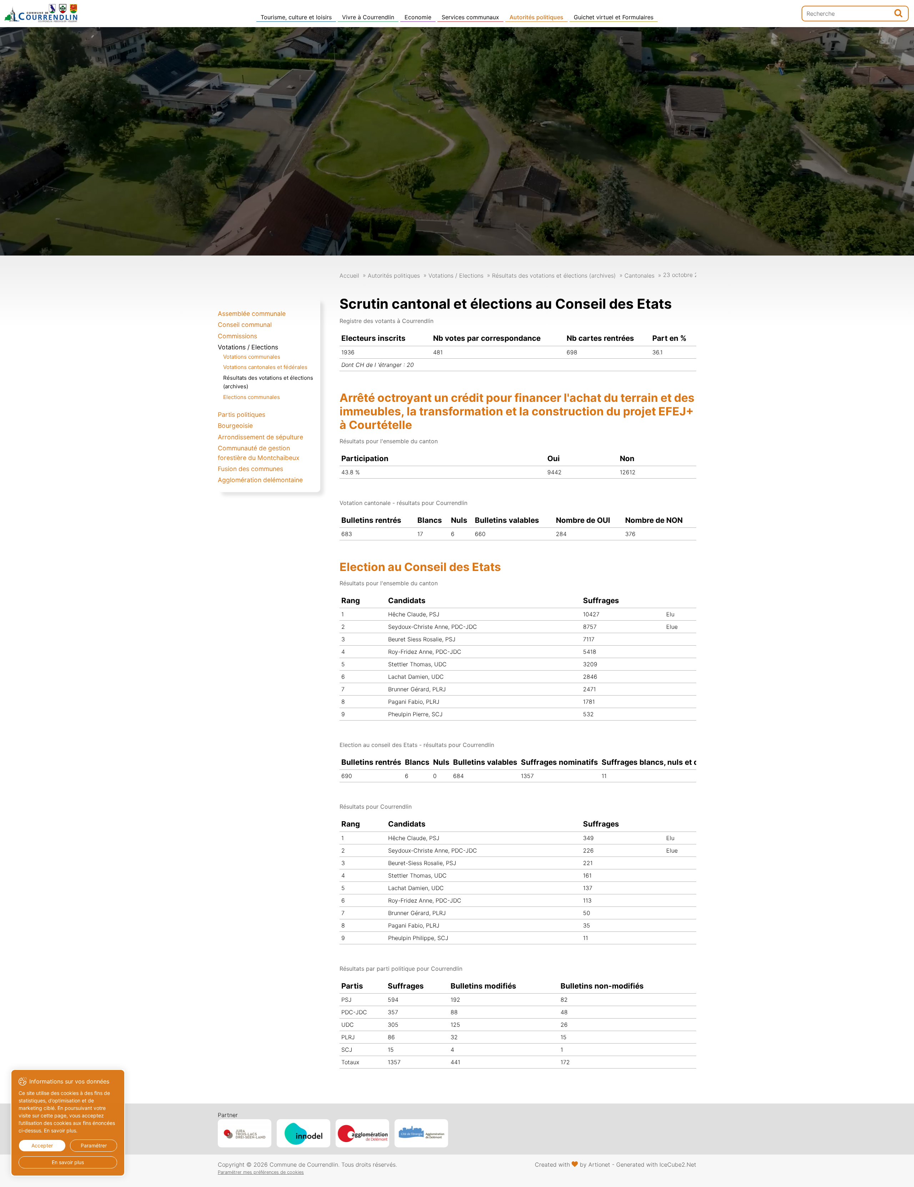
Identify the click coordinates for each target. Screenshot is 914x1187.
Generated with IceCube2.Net (656, 1164)
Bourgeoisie (235, 425)
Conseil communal (245, 324)
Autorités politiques (536, 17)
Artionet (599, 1164)
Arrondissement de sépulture (260, 437)
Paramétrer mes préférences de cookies (261, 1172)
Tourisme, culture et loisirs (296, 17)
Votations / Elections (248, 347)
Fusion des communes (250, 469)
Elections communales (251, 397)
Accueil (349, 275)
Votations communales (251, 356)
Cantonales (639, 275)
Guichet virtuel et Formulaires (613, 17)
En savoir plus (68, 1162)
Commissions (237, 336)
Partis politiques (241, 414)
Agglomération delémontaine (260, 480)
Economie (418, 17)
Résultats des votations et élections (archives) (554, 275)
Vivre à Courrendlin (368, 17)
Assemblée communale (252, 313)
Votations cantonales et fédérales (265, 367)
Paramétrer (94, 1145)
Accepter (42, 1145)
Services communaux (470, 17)
